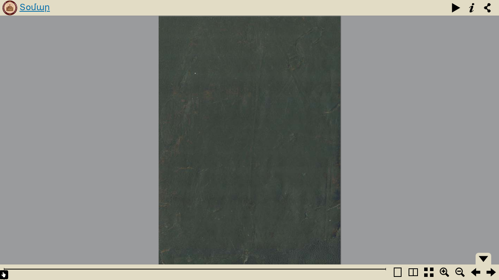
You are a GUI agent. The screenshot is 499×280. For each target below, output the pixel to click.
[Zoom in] (444, 272)
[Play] (456, 8)
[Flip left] (475, 272)
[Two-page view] (413, 272)
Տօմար (34, 7)
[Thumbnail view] (429, 272)
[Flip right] (491, 272)
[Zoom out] (460, 272)
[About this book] (472, 8)
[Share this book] (487, 8)
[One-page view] (397, 272)
